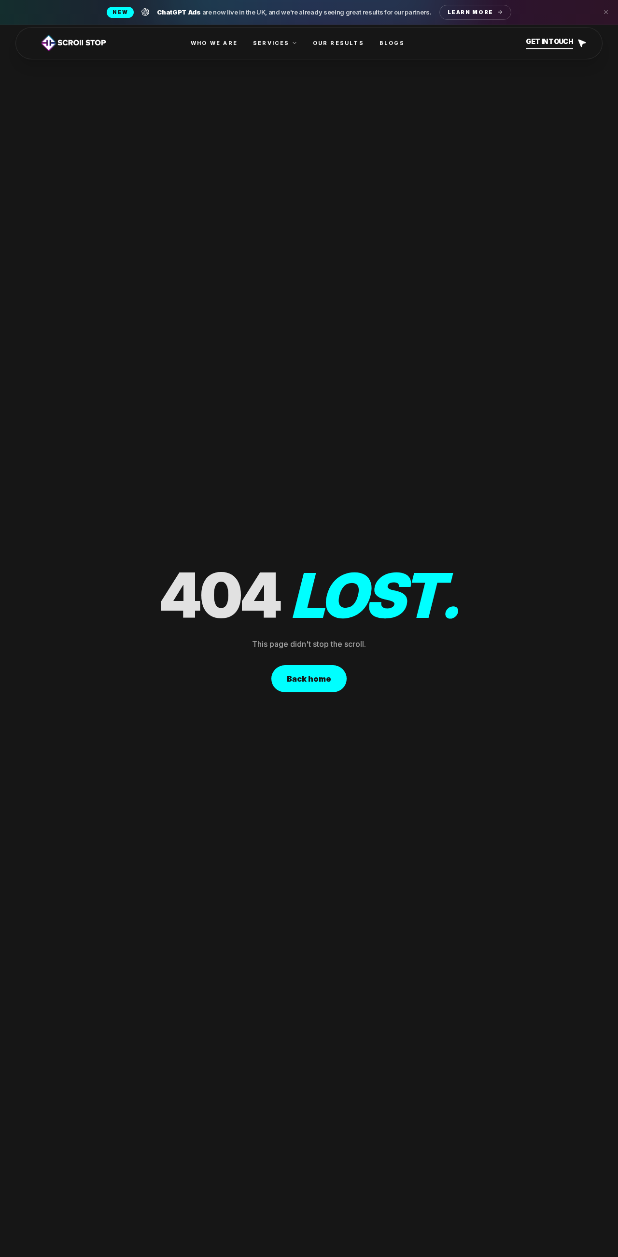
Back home (309, 679)
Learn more (471, 12)
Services (271, 43)
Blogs (392, 43)
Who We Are (214, 43)
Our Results (338, 43)
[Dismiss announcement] (606, 12)
